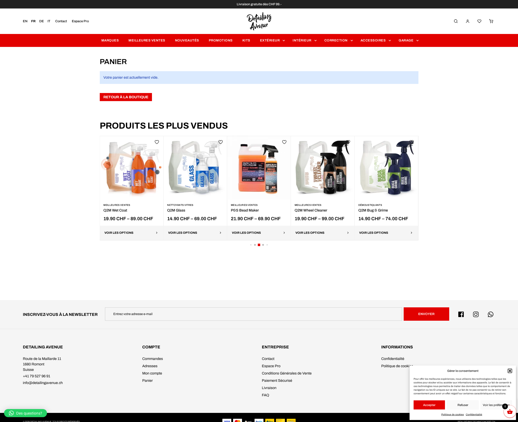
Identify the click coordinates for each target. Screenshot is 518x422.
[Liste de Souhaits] (479, 21)
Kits (246, 40)
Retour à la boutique (125, 97)
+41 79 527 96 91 (36, 376)
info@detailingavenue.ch (43, 383)
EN (25, 21)
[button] (510, 371)
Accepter (429, 405)
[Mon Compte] (468, 21)
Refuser (462, 405)
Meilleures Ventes (146, 40)
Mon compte (152, 373)
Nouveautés (187, 40)
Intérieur (302, 40)
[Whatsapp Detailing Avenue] (490, 314)
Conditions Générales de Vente (287, 373)
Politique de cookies (452, 414)
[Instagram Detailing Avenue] (476, 314)
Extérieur (270, 40)
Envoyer (426, 314)
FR (33, 21)
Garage (406, 40)
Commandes (152, 359)
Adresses (149, 366)
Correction (336, 40)
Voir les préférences (496, 405)
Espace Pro (80, 21)
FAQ (265, 395)
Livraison (269, 388)
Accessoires (373, 40)
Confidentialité (474, 414)
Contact (61, 21)
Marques (110, 40)
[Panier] (491, 21)
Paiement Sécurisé (277, 381)
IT (49, 21)
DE (41, 21)
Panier (147, 381)
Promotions (221, 40)
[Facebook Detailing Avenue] (461, 314)
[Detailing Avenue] (259, 21)
